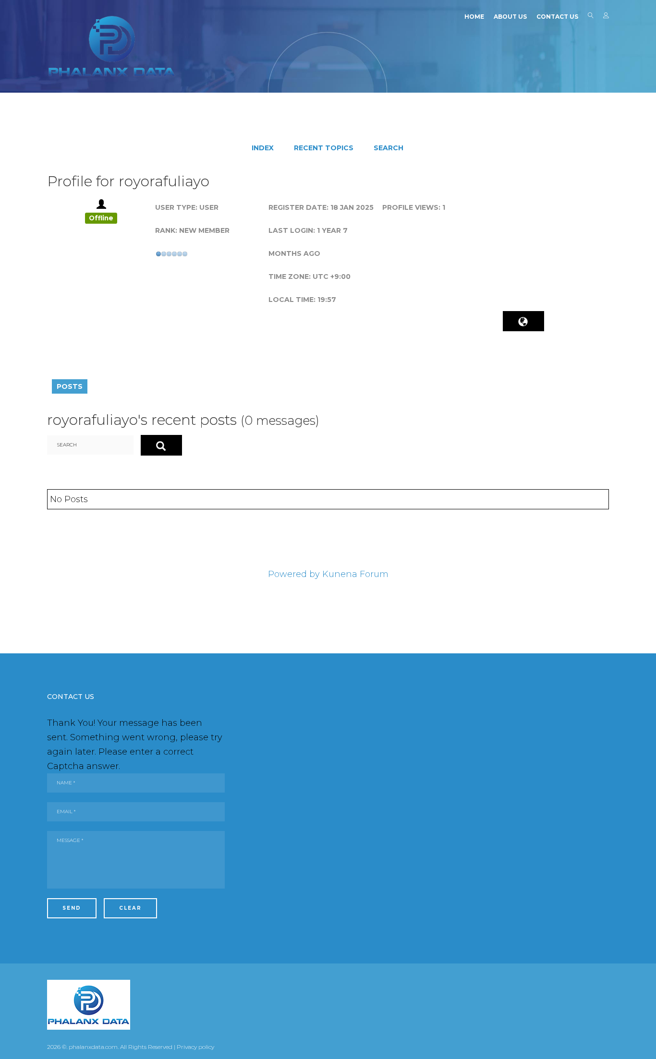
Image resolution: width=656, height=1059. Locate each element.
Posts (70, 386)
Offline (101, 218)
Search (591, 17)
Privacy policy (195, 1046)
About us (510, 16)
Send (71, 908)
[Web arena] (112, 46)
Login (606, 17)
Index (263, 148)
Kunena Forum (355, 574)
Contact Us (557, 16)
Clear (130, 908)
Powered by (294, 574)
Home (474, 16)
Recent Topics (323, 148)
